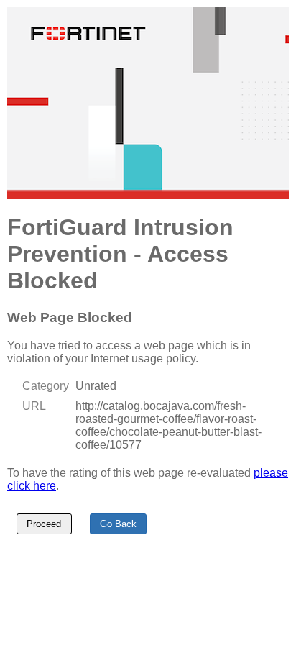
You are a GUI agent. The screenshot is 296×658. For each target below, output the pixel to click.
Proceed (44, 523)
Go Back (118, 523)
